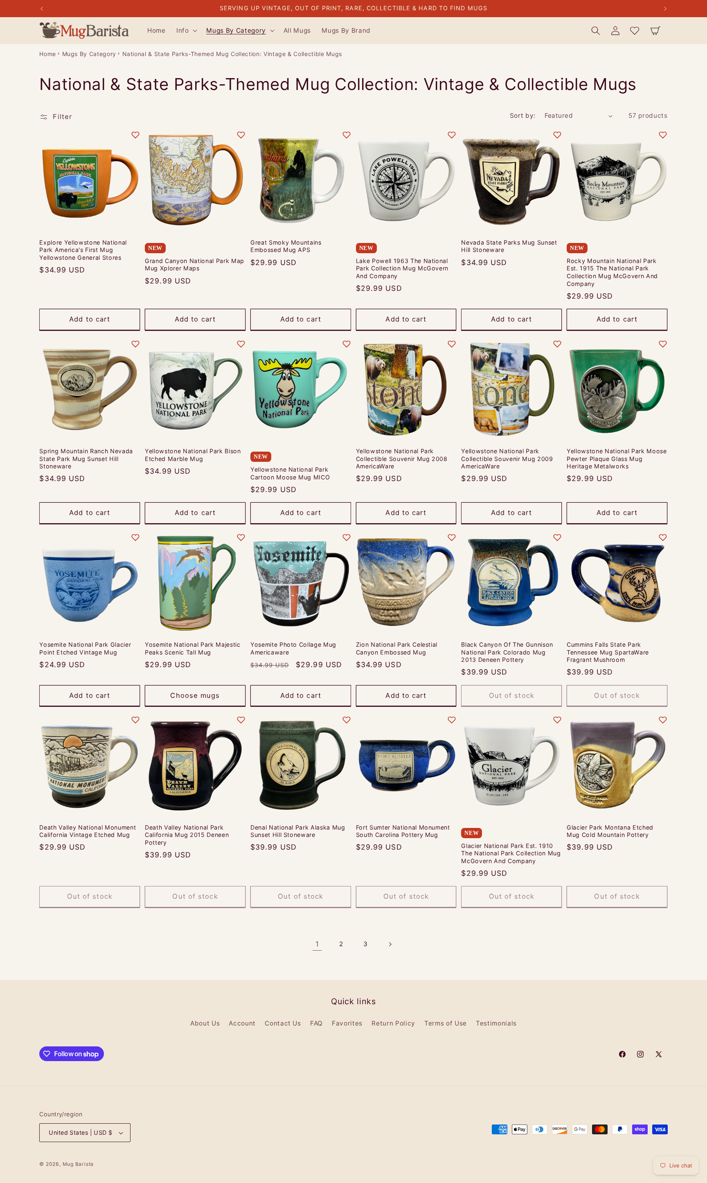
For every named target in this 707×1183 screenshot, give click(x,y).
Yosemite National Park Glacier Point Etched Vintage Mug (85, 648)
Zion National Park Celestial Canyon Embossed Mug (396, 648)
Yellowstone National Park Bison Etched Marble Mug (193, 455)
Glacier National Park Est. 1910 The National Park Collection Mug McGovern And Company (511, 853)
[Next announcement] (665, 8)
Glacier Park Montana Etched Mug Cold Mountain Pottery (610, 831)
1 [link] (317, 944)
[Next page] (390, 944)
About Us (205, 1023)
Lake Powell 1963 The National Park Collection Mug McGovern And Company (402, 268)
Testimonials (496, 1023)
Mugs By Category (89, 53)
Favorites (347, 1023)
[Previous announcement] (42, 8)
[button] (186, 30)
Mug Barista (78, 1164)
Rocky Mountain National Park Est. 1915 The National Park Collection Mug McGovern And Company (612, 272)
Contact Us (283, 1023)
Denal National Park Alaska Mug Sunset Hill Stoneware (297, 831)
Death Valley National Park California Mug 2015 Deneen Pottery (187, 835)
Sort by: (523, 115)
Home (47, 53)
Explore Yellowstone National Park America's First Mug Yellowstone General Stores (82, 250)
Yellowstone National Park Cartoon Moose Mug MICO (290, 473)
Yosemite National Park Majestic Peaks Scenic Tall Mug (192, 648)
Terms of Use (445, 1023)
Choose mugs (195, 695)
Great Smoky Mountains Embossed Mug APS (286, 246)
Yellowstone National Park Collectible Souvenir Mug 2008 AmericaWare (402, 459)
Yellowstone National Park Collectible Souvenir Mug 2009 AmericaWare (507, 459)
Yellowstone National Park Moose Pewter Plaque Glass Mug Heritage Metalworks (616, 459)
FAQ (316, 1023)
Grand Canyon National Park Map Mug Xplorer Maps (194, 264)
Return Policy (393, 1023)
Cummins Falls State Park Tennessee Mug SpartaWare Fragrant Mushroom (608, 652)
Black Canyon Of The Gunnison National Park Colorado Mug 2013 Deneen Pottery (507, 652)
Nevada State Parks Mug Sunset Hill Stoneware (509, 246)
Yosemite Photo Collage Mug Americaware (293, 648)
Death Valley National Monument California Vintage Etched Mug (87, 831)
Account (242, 1023)
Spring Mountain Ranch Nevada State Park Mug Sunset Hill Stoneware (86, 459)
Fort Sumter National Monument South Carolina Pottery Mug (403, 831)
